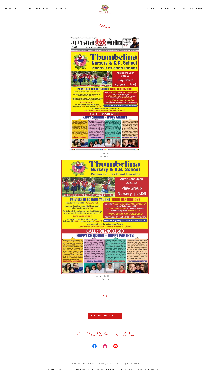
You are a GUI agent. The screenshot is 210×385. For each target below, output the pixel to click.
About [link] (19, 8)
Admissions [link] (42, 8)
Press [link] (176, 8)
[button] (200, 8)
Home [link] (8, 8)
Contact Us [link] (155, 370)
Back (105, 296)
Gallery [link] (164, 8)
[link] (105, 8)
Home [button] (51, 370)
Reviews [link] (151, 8)
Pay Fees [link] (188, 8)
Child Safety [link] (60, 8)
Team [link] (29, 8)
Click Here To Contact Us (105, 316)
